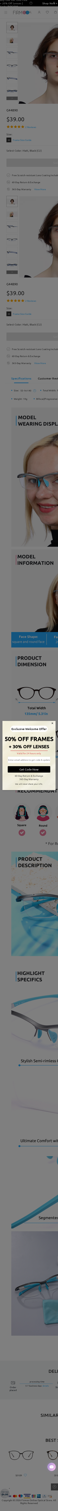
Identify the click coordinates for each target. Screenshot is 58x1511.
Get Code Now (29, 769)
